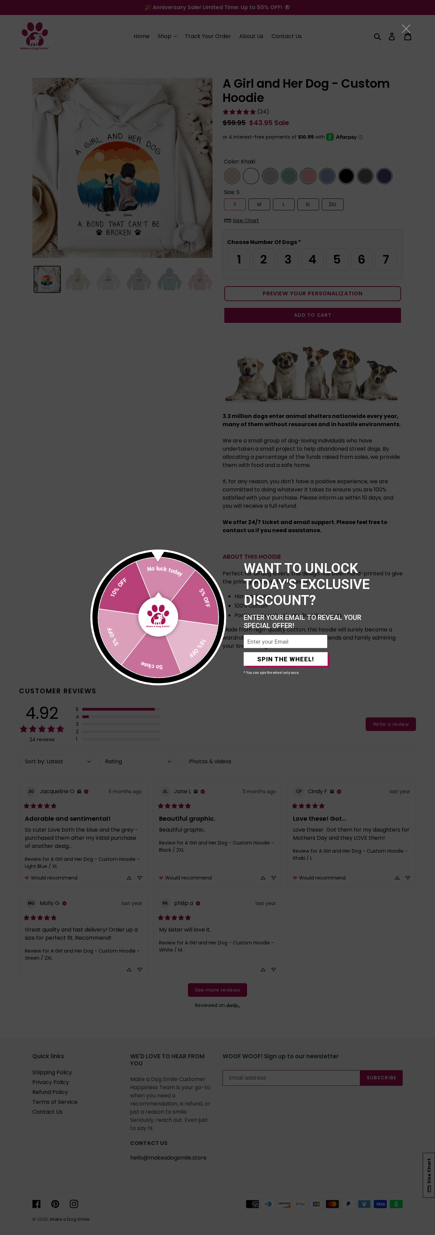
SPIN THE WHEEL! (285, 659)
